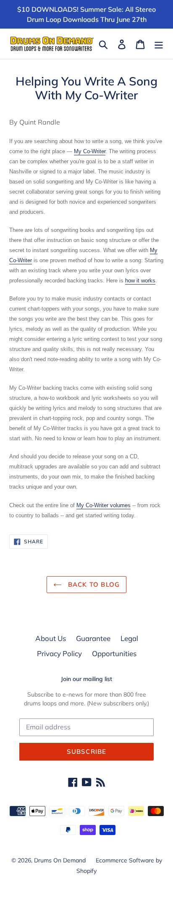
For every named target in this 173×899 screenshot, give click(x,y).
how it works (140, 280)
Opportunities (114, 653)
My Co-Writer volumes (103, 505)
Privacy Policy (59, 653)
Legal (129, 638)
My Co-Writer (89, 151)
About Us (50, 638)
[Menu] (158, 43)
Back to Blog (93, 584)
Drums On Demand (60, 860)
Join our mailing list (86, 679)
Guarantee (93, 638)
